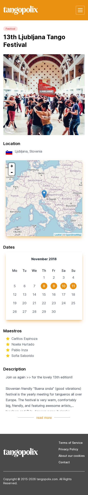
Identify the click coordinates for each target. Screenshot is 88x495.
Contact (64, 462)
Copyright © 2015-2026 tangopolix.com (30, 479)
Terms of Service (71, 442)
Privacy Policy (68, 449)
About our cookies (72, 455)
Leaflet (58, 234)
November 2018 (44, 259)
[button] (80, 10)
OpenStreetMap (73, 234)
